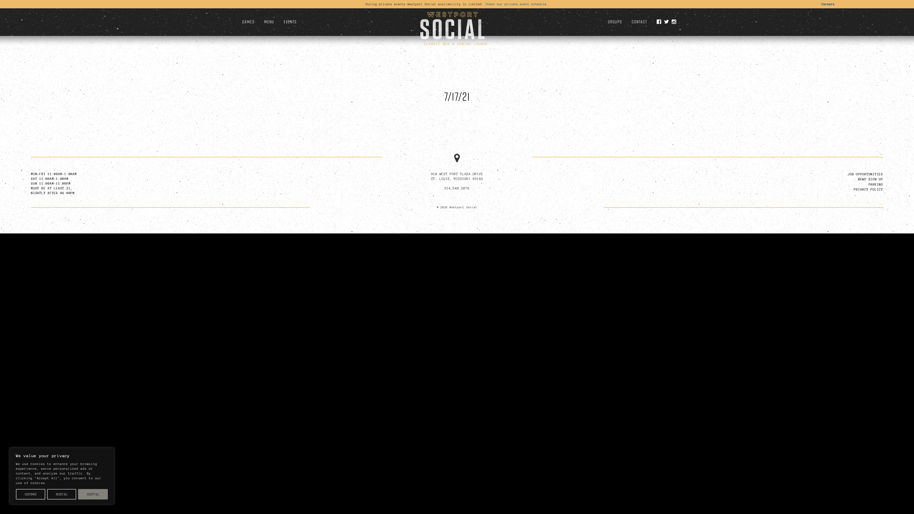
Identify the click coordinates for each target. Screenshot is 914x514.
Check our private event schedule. (517, 4)
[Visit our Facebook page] (660, 22)
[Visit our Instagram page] (675, 22)
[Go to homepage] (452, 23)
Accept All (93, 494)
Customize (31, 494)
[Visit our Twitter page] (667, 22)
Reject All (62, 494)
